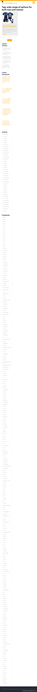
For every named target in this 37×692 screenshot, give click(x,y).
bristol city (5, 306)
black (4, 291)
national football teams (7, 505)
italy (4, 429)
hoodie (5, 414)
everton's (5, 375)
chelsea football (6, 330)
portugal (5, 548)
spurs (4, 623)
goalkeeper (5, 400)
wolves (5, 674)
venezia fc (5, 660)
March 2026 (5, 144)
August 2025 (6, 159)
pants (4, 542)
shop (4, 596)
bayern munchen (6, 287)
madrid (5, 470)
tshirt (4, 647)
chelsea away (6, 324)
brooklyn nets (6, 308)
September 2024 (6, 181)
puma (4, 557)
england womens (6, 369)
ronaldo (5, 579)
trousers (5, 645)
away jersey (5, 271)
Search (3, 37)
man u (4, 474)
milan (4, 497)
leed (4, 449)
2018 (4, 231)
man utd (5, 476)
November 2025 (6, 152)
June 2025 (5, 163)
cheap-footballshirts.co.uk (9, 3)
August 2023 (6, 208)
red (4, 573)
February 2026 (6, 146)
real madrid (5, 569)
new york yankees (6, 511)
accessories (5, 250)
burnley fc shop (6, 312)
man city (5, 472)
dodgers (5, 357)
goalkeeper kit (6, 402)
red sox (5, 575)
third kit (5, 637)
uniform (5, 652)
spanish (5, 614)
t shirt (4, 627)
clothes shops (6, 343)
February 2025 (6, 171)
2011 (4, 223)
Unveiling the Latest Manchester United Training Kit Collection (6, 101)
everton (5, 373)
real (4, 567)
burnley (5, 310)
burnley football (6, 314)
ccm (4, 316)
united (5, 654)
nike (4, 526)
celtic (4, 318)
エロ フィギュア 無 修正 (6, 98)
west (4, 664)
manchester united (7, 480)
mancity (5, 482)
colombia (5, 345)
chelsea (5, 322)
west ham (5, 666)
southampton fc (6, 610)
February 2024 (6, 196)
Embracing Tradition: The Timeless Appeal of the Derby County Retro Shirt (6, 57)
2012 (4, 225)
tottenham (5, 641)
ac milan (5, 248)
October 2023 (6, 204)
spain (4, 612)
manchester (5, 478)
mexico (5, 495)
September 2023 (6, 206)
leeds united (5, 451)
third (4, 633)
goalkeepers (5, 404)
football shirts (6, 389)
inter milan (5, 424)
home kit (5, 410)
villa (4, 662)
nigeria (5, 524)
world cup (5, 678)
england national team (7, 365)
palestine (5, 538)
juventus (5, 441)
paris (4, 544)
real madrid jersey (6, 571)
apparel (5, 256)
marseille (5, 486)
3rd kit (5, 244)
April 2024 (5, 192)
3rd (4, 242)
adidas (5, 254)
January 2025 (6, 173)
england (5, 359)
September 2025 (6, 157)
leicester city (6, 453)
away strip (5, 275)
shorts (4, 600)
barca (4, 277)
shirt (4, 592)
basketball (5, 285)
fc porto (5, 381)
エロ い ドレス (4, 120)
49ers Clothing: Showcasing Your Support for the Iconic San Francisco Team (6, 79)
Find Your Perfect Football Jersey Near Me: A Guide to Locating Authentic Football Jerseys (6, 111)
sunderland (5, 625)
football (5, 387)
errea (4, 371)
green (4, 406)
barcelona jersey (6, 281)
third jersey (5, 635)
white (4, 670)
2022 (4, 240)
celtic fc (5, 320)
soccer (5, 602)
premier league (6, 552)
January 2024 (6, 198)
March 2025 (5, 169)
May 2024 (5, 190)
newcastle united (6, 515)
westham (5, 668)
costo (4, 351)
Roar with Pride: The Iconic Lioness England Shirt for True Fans (6, 49)
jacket (5, 431)
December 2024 (6, 175)
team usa (5, 629)
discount (5, 355)
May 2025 (5, 165)
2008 (4, 219)
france (5, 391)
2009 (4, 221)
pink (4, 546)
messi (4, 493)
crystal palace (6, 353)
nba (4, 507)
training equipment (7, 643)
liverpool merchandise (7, 466)
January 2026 (6, 148)
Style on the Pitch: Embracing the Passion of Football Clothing (10, 26)
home (4, 408)
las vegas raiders (6, 445)
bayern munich (6, 289)
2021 (4, 238)
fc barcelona (6, 379)
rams (4, 561)
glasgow (5, 398)
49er (4, 246)
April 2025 (5, 167)
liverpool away (6, 460)
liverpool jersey (6, 464)
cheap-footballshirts (7, 24)
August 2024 (6, 183)
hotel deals (5, 416)
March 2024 (5, 194)
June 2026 (5, 138)
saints (4, 581)
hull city (5, 420)
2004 (4, 217)
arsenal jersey (6, 264)
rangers (5, 563)
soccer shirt (5, 604)
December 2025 (6, 150)
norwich (5, 528)
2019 (4, 233)
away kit (5, 273)
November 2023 (6, 202)
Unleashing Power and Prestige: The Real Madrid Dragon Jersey (6, 61)
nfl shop (5, 519)
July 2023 (5, 210)
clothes (5, 341)
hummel (5, 422)
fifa (4, 383)
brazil (4, 297)
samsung (5, 583)
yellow (4, 680)
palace (5, 536)
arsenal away (6, 262)
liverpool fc (5, 462)
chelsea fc (5, 328)
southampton (6, 608)
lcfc (4, 447)
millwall (5, 499)
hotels (4, 418)
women (5, 676)
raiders (5, 559)
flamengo (5, 385)
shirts (4, 594)
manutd (5, 484)
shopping (5, 598)
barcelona (5, 279)
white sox (5, 672)
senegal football (6, 590)
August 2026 (6, 134)
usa (4, 656)
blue (4, 295)
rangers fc (5, 565)
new (4, 509)
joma (4, 439)
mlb (4, 501)
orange (5, 534)
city (4, 337)
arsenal (5, 260)
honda (5, 412)
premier (5, 550)
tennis (4, 631)
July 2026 (5, 136)
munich (5, 503)
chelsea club (5, 326)
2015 (4, 227)
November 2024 (6, 177)
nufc (4, 530)
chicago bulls (6, 335)
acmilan (5, 252)
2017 (4, 229)
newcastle (5, 513)
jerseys (5, 437)
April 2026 (5, 142)
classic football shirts (7, 339)
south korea (5, 606)
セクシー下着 (4, 88)
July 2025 (5, 161)
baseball (5, 283)
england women (6, 367)
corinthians (5, 349)
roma (4, 577)
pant (4, 540)
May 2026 (5, 140)
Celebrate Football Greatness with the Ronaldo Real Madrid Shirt (6, 53)
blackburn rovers (6, 293)
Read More (5, 34)
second (5, 588)
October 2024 (6, 179)
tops (4, 639)
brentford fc (5, 304)
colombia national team (7, 347)
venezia (5, 658)
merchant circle (5, 108)
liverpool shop (6, 468)
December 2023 (6, 200)
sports (4, 621)
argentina (5, 258)
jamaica (5, 433)
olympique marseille (7, 532)
